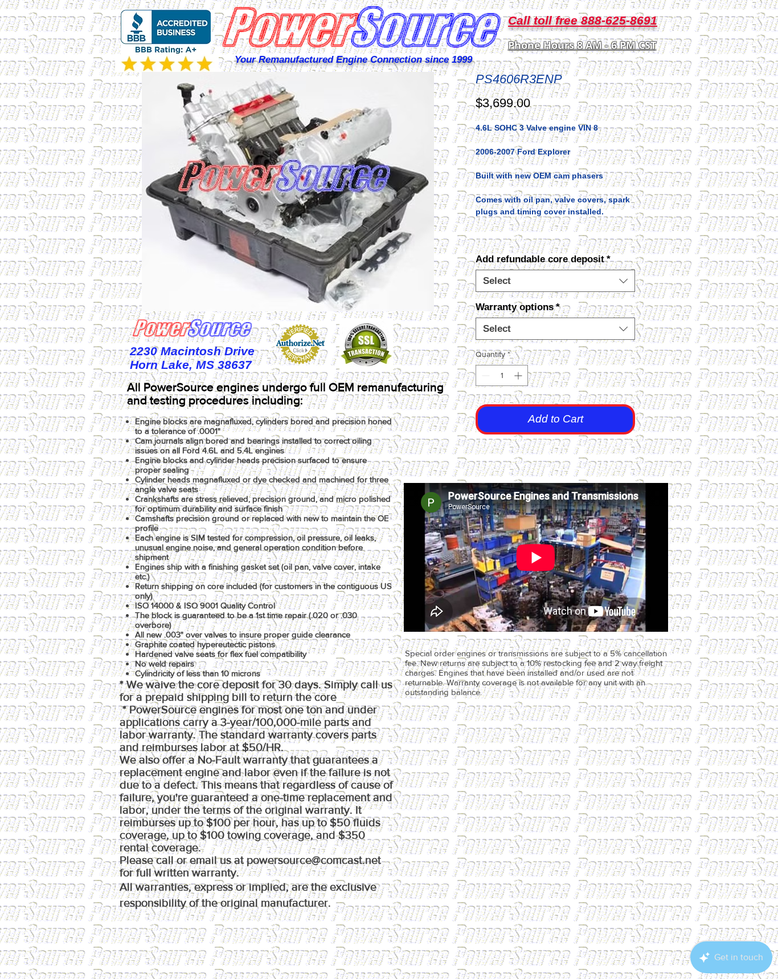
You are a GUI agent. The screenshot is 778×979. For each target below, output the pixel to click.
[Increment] (519, 375)
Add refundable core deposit (543, 259)
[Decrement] (484, 375)
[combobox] (555, 281)
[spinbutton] (502, 375)
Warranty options (518, 307)
